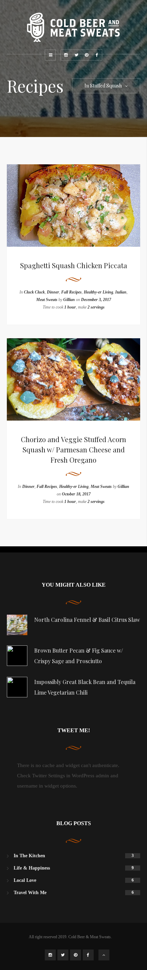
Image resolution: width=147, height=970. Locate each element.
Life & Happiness (32, 868)
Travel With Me (30, 892)
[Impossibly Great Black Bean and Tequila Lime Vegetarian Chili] (17, 687)
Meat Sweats (46, 299)
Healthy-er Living (98, 292)
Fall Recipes (71, 292)
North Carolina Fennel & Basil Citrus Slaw (87, 619)
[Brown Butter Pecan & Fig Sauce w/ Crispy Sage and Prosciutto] (17, 655)
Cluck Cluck (34, 292)
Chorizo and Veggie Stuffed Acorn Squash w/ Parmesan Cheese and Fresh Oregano (73, 449)
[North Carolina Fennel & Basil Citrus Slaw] (17, 625)
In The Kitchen (29, 855)
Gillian (69, 299)
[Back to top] (103, 954)
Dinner (53, 292)
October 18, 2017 (76, 494)
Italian (120, 292)
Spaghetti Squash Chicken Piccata (73, 265)
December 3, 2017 (96, 299)
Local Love (25, 880)
